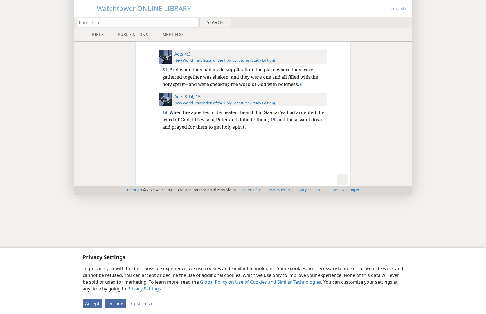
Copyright (134, 190)
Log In (354, 190)
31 (165, 70)
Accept (92, 304)
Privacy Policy (279, 190)
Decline (115, 304)
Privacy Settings (144, 289)
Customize (142, 304)
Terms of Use (253, 190)
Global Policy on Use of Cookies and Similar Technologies (260, 282)
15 (273, 120)
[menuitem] (405, 22)
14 (165, 112)
